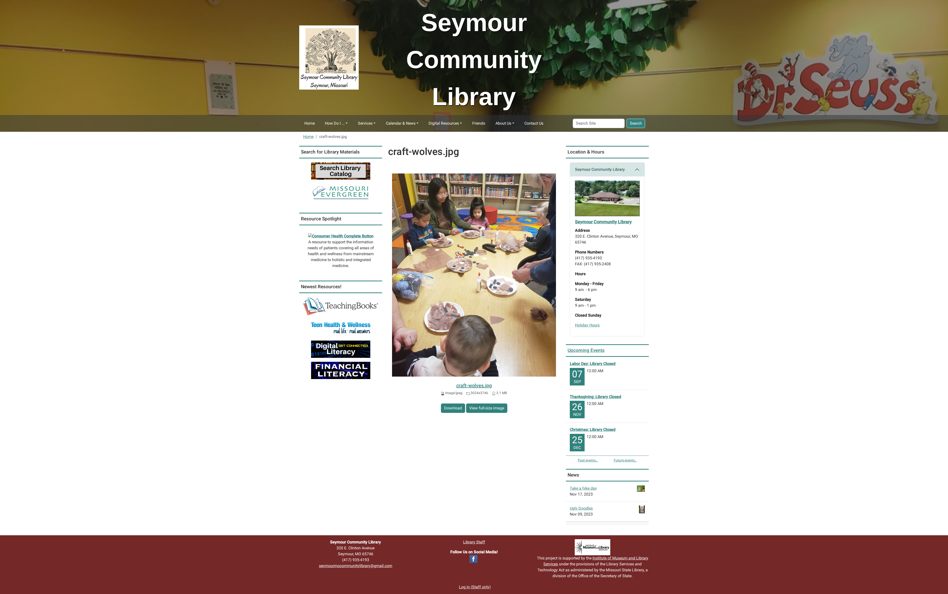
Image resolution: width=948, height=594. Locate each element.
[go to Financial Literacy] (340, 370)
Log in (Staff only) (475, 587)
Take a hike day (583, 488)
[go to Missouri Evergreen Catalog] (340, 192)
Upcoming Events (586, 350)
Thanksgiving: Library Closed (595, 396)
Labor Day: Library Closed (592, 363)
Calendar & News (400, 123)
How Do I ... (335, 123)
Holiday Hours (587, 325)
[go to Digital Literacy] (340, 348)
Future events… (625, 460)
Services (365, 123)
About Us (503, 123)
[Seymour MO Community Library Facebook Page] (473, 558)
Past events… (588, 460)
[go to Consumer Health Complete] (341, 236)
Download (453, 408)
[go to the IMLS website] (592, 547)
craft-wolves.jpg (474, 385)
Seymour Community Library (600, 169)
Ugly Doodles (581, 508)
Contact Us (533, 123)
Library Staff (474, 542)
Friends (478, 123)
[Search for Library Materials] (340, 170)
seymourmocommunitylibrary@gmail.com (355, 565)
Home (309, 123)
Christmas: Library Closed (592, 429)
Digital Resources (444, 123)
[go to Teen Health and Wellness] (340, 327)
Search (636, 123)
